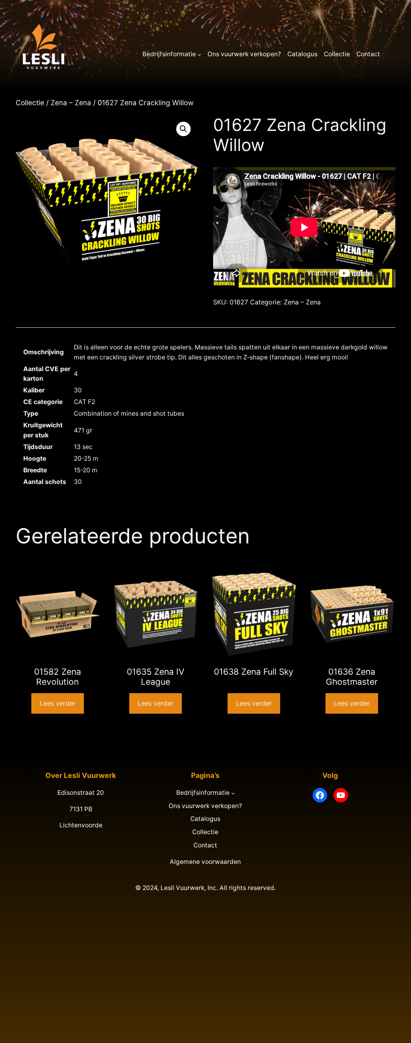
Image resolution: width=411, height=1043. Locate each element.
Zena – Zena (71, 102)
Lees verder (57, 703)
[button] (183, 129)
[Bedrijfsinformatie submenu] (199, 54)
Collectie (30, 102)
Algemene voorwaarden (205, 861)
